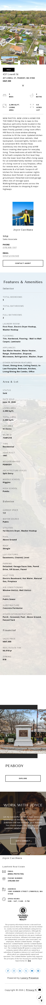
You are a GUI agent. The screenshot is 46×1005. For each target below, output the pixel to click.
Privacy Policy (33, 990)
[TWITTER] (26, 971)
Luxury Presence (29, 978)
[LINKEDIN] (20, 971)
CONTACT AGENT (23, 263)
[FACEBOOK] (8, 971)
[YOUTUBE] (32, 971)
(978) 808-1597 (10, 247)
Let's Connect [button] (23, 841)
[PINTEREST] (38, 971)
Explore (23, 778)
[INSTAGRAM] (14, 971)
